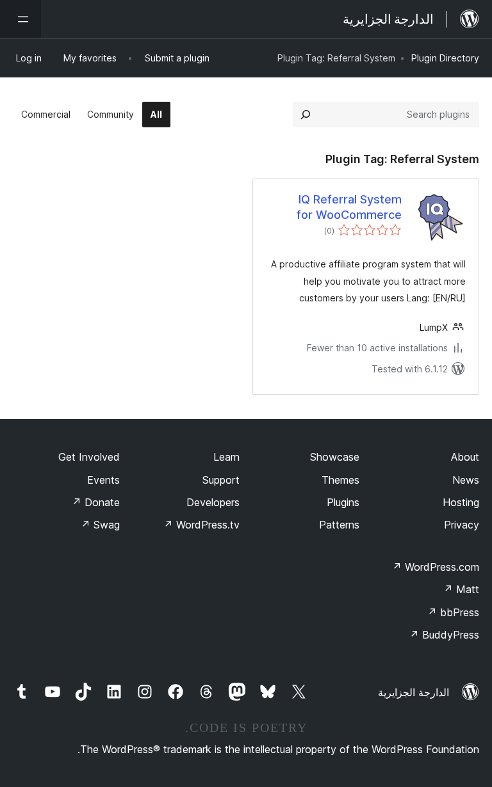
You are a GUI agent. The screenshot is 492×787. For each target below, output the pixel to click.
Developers (213, 502)
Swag (100, 524)
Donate (96, 502)
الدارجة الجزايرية (413, 692)
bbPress (453, 612)
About (465, 456)
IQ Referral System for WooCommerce (349, 207)
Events (103, 479)
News (465, 479)
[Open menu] (20, 19)
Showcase (334, 456)
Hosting (461, 502)
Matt (461, 589)
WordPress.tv (201, 524)
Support (221, 479)
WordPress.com (435, 566)
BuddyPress (444, 634)
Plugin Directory (445, 57)
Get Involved (89, 456)
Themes (340, 479)
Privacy (461, 524)
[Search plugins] (305, 114)
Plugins (343, 502)
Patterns (339, 524)
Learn (226, 456)
